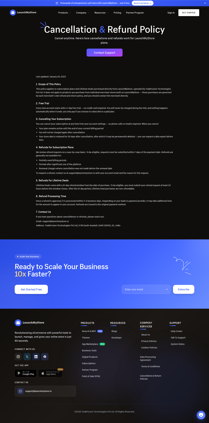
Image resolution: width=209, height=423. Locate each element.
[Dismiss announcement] (205, 3)
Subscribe (183, 289)
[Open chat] (201, 415)
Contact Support (104, 52)
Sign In (171, 12)
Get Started (189, 12)
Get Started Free (31, 289)
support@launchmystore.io (38, 391)
